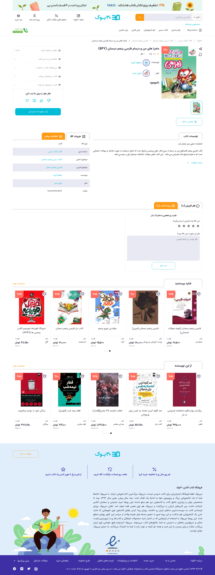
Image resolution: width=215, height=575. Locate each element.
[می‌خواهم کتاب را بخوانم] (34, 100)
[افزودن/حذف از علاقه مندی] (198, 294)
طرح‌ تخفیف (84, 561)
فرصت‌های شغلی (105, 561)
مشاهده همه (19, 284)
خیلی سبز (137, 73)
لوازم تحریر (175, 30)
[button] (16, 321)
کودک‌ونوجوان (149, 30)
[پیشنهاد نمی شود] (49, 100)
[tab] (78, 136)
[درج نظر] (200, 55)
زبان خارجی (123, 30)
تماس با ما (170, 561)
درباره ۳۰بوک (196, 561)
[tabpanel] (51, 167)
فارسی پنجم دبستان (140, 41)
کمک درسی (163, 30)
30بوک (199, 41)
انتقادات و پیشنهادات (127, 561)
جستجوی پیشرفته (192, 24)
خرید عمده (149, 561)
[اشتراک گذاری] (200, 49)
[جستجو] (139, 17)
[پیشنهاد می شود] (41, 100)
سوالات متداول (41, 561)
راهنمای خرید (62, 561)
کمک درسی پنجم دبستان (163, 41)
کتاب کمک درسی (185, 41)
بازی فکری (136, 30)
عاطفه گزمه (136, 63)
